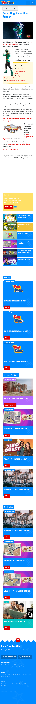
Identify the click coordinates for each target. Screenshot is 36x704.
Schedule (4, 674)
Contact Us (4, 684)
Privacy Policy (23, 684)
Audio (11, 665)
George (19, 674)
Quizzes (13, 667)
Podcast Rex (21, 686)
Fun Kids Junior (6, 676)
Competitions (23, 665)
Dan (23, 674)
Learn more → (10, 405)
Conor (30, 674)
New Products (20, 667)
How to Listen (12, 674)
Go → (7, 307)
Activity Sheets (5, 667)
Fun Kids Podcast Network (9, 686)
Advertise (11, 684)
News (2, 665)
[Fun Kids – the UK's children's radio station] (9, 2)
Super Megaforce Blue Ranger (16, 81)
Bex (26, 674)
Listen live (8, 207)
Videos (16, 665)
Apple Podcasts (10, 657)
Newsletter (26, 657)
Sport (7, 665)
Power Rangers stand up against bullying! (21, 71)
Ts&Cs (16, 684)
